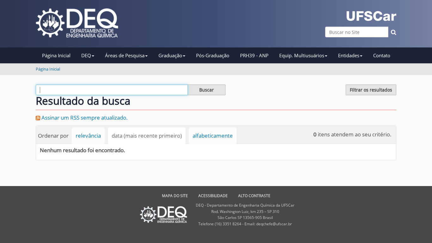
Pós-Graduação (212, 55)
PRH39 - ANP (254, 55)
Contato (381, 55)
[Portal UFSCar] (371, 16)
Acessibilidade (213, 195)
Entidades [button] (348, 55)
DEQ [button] (86, 55)
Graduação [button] (170, 55)
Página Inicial (56, 55)
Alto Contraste (254, 195)
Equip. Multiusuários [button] (301, 55)
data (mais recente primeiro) (147, 135)
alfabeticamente (213, 135)
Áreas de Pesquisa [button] (125, 55)
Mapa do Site (175, 195)
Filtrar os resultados (371, 90)
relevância (88, 135)
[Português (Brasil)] (77, 23)
